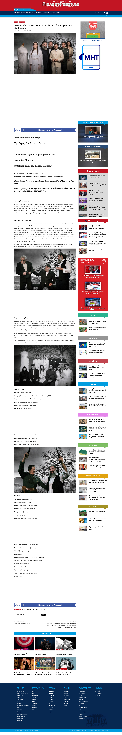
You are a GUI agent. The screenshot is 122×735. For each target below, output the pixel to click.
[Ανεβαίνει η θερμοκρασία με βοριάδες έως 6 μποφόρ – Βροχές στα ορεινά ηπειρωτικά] (83, 216)
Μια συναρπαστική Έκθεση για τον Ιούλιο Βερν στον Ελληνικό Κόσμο (97, 428)
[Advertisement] (45, 303)
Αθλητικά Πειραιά (94, 221)
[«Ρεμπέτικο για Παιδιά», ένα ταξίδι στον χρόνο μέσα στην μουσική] (83, 421)
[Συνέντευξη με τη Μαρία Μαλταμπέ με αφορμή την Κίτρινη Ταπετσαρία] (24, 663)
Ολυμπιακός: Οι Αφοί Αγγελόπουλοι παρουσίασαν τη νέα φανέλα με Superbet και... (97, 227)
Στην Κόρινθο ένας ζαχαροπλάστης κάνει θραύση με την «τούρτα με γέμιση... (97, 459)
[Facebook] (93, 13)
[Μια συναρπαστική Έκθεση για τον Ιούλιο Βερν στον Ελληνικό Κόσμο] (83, 429)
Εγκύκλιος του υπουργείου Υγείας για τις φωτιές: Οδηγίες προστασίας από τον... (97, 321)
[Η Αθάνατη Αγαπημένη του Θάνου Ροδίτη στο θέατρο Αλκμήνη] (66, 663)
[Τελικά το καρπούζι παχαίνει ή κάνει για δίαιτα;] (83, 329)
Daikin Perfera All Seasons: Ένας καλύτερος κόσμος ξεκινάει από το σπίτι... (98, 482)
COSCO (52, 16)
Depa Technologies (33, 730)
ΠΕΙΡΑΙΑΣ (17, 13)
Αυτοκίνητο (93, 361)
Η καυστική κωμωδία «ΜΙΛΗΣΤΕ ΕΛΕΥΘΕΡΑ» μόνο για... (93, 137)
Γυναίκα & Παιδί (93, 414)
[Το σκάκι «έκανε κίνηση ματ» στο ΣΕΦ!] (83, 251)
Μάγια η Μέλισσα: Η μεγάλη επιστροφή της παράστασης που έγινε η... (97, 436)
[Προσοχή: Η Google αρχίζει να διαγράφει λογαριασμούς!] (83, 352)
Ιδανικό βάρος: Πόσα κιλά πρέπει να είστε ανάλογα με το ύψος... (97, 528)
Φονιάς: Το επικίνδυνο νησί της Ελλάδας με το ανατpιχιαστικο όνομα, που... (97, 390)
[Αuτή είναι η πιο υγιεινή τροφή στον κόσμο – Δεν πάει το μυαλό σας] (83, 513)
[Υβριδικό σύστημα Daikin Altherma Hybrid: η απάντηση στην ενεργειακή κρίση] (83, 497)
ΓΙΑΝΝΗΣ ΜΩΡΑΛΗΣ (44, 16)
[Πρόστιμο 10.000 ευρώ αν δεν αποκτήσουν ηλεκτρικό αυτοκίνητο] (83, 375)
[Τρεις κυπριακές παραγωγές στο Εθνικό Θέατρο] (83, 177)
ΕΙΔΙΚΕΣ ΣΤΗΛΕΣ (55, 13)
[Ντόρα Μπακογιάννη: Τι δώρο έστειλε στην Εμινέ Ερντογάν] (83, 467)
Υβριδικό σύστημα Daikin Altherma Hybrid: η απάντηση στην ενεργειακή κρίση (97, 497)
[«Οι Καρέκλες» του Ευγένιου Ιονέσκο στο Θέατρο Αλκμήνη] (45, 643)
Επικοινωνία (105, 730)
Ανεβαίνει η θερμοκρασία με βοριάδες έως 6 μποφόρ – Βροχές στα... (96, 216)
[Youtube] (104, 13)
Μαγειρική (93, 445)
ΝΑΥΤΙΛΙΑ (46, 13)
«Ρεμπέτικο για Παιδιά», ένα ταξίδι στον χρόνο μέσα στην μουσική (97, 421)
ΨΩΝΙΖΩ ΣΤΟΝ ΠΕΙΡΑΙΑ (94, 147)
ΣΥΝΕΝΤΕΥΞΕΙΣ (18, 669)
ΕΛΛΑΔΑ (34, 13)
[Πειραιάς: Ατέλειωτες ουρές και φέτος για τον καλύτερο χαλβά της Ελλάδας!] (93, 154)
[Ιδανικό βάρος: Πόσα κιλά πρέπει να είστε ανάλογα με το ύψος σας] (83, 528)
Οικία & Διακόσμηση (93, 476)
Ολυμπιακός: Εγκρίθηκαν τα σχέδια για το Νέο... (93, 308)
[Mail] (96, 13)
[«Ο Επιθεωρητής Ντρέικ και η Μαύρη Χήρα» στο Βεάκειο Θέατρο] (83, 193)
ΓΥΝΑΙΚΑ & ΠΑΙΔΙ (39, 669)
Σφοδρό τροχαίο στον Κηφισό (22, 623)
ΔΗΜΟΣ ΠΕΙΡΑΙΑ (25, 16)
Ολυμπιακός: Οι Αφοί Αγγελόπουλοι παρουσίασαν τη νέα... (93, 276)
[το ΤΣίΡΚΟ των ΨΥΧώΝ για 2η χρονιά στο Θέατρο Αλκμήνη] (24, 643)
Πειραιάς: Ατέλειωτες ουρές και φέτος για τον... (93, 161)
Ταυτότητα (90, 730)
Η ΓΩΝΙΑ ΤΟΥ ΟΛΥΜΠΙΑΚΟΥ (87, 261)
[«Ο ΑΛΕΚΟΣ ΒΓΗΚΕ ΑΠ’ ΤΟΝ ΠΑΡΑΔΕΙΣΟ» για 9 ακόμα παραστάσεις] (83, 200)
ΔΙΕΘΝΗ (40, 13)
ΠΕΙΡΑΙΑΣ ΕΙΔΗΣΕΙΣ (34, 16)
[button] (106, 17)
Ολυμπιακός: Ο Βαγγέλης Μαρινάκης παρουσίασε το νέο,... (93, 292)
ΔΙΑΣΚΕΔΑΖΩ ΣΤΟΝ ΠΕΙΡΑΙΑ (94, 122)
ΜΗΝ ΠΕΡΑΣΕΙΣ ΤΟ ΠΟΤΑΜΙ (39, 609)
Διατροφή (92, 506)
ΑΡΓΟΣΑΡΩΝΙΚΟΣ (26, 13)
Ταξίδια (93, 384)
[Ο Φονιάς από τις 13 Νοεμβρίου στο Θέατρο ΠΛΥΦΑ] (83, 185)
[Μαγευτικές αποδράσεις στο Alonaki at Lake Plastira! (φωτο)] (83, 406)
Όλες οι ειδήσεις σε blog (21, 10)
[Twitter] (101, 13)
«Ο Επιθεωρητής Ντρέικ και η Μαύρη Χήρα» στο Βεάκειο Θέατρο (97, 192)
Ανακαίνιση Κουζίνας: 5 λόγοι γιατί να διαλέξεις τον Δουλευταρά (97, 490)
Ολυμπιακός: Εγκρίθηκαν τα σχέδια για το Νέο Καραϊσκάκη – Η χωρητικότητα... (97, 243)
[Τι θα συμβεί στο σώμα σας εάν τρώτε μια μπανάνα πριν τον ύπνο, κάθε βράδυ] (83, 520)
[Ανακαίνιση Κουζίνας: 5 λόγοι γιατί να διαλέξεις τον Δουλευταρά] (83, 490)
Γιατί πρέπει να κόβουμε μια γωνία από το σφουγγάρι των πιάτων (97, 451)
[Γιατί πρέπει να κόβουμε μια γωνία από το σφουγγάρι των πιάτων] (83, 452)
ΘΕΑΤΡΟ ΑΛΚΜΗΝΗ (26, 609)
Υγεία (93, 315)
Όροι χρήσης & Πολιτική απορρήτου (78, 730)
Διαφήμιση (97, 730)
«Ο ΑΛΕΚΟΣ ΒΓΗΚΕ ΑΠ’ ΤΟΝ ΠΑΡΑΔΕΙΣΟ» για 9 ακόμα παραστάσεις (96, 200)
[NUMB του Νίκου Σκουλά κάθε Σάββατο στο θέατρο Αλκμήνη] (66, 643)
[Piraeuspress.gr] (61, 4)
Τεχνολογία (93, 338)
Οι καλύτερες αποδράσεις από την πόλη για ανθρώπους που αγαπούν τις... (97, 398)
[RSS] (99, 13)
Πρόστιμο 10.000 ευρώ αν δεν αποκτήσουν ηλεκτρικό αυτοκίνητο (97, 375)
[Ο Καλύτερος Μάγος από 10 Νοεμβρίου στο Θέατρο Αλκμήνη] (45, 663)
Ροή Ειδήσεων (94, 171)
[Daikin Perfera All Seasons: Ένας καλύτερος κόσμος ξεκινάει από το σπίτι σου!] (83, 482)
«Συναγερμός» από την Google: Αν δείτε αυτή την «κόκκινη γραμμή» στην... (97, 344)
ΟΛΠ (56, 16)
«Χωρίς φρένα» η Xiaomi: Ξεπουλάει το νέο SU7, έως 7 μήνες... (97, 367)
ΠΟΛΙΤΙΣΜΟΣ (22, 22)
